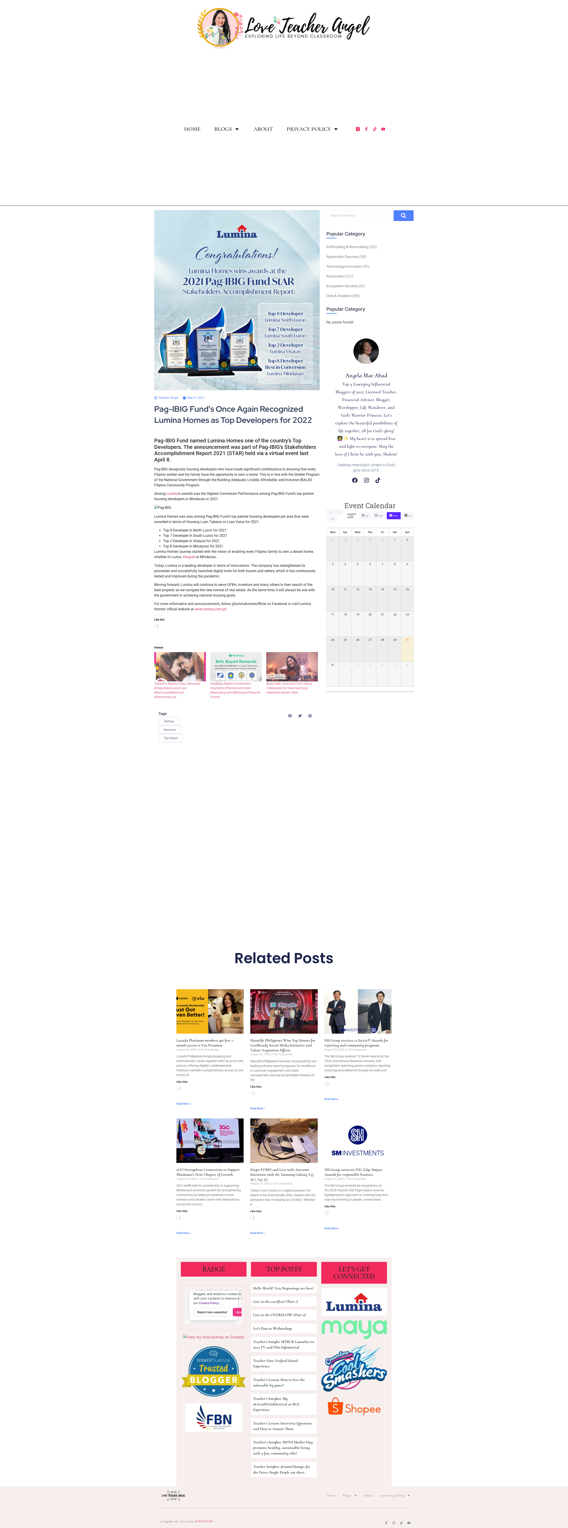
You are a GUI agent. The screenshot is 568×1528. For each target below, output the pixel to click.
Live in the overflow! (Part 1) (275, 1301)
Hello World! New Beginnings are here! (283, 1288)
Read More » (183, 1103)
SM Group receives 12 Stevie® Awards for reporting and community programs (356, 1043)
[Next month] (339, 512)
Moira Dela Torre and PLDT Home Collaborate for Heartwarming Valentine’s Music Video (289, 688)
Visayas (189, 557)
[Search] (404, 215)
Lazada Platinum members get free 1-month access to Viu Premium (205, 1043)
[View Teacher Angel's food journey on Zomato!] (213, 1337)
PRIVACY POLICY (309, 129)
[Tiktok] (375, 129)
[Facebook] (355, 480)
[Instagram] (366, 480)
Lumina (172, 493)
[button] (290, 716)
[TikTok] (377, 480)
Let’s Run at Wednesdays (272, 1328)
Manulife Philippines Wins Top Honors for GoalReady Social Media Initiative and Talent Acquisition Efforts (282, 1045)
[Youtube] (383, 129)
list (409, 516)
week (381, 516)
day (366, 516)
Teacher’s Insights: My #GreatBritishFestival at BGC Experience (276, 1404)
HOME (192, 129)
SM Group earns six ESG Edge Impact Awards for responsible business (353, 1172)
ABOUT (263, 129)
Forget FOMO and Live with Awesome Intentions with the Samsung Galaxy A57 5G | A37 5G (282, 1174)
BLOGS (223, 129)
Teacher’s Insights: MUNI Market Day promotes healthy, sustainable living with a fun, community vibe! (283, 1448)
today (332, 519)
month (395, 516)
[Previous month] (330, 512)
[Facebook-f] (366, 129)
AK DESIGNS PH (203, 1521)
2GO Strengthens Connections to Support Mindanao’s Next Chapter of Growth (208, 1172)
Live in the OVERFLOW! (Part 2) (279, 1314)
